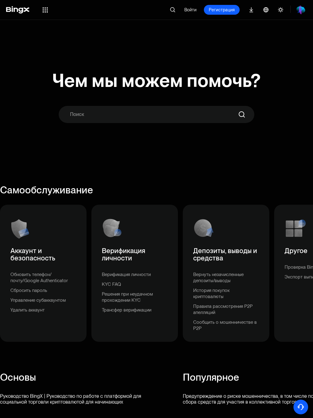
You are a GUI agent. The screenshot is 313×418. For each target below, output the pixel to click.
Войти (190, 9)
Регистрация (222, 9)
